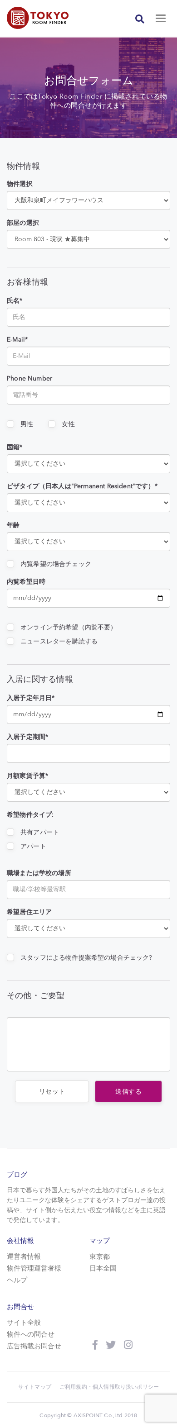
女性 (68, 424)
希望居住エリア (29, 912)
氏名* (15, 301)
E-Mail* (17, 340)
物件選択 (20, 184)
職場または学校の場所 (39, 873)
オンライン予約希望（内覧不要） (68, 627)
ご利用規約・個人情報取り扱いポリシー (109, 1386)
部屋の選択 (23, 223)
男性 (26, 424)
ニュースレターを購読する (59, 641)
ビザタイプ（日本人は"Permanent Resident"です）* (82, 486)
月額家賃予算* (27, 776)
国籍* (15, 447)
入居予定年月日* (30, 698)
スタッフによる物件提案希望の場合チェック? (86, 958)
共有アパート (39, 832)
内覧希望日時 (26, 582)
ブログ (17, 1174)
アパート (33, 846)
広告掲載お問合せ (34, 1346)
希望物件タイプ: (30, 815)
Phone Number (29, 379)
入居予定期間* (27, 737)
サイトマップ (34, 1386)
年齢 (13, 525)
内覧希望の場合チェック (55, 564)
